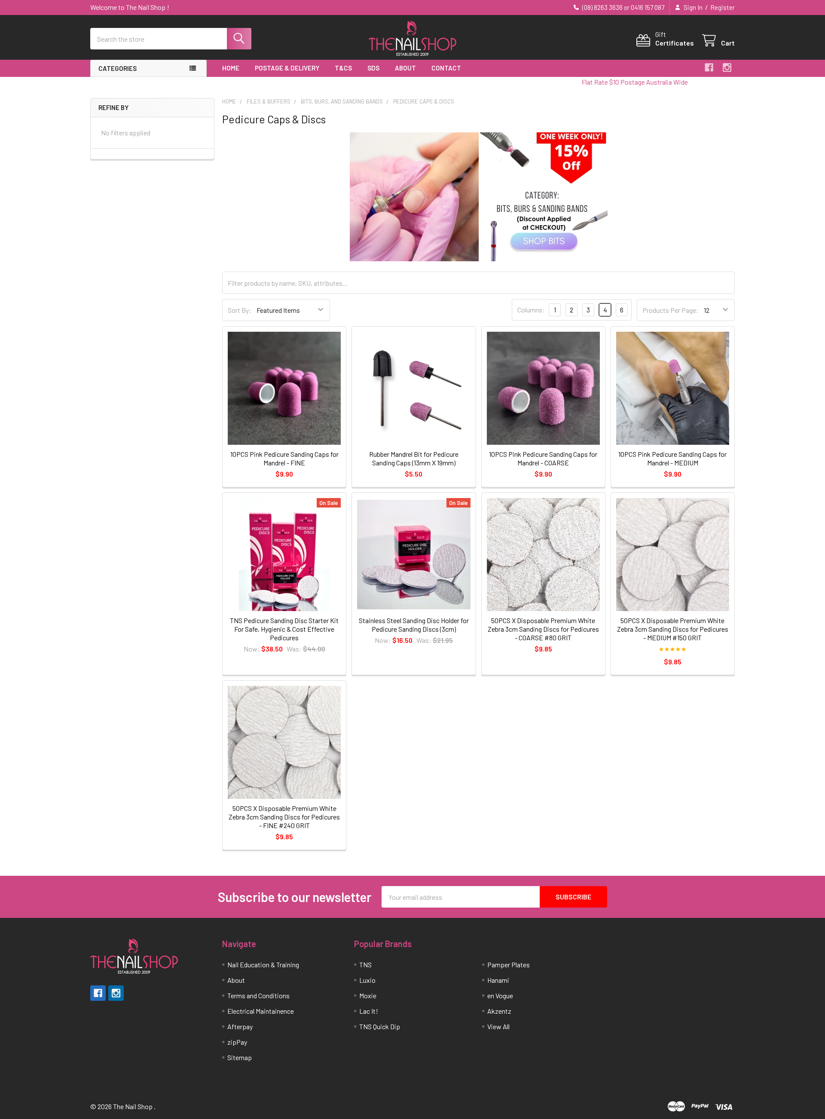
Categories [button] (117, 68)
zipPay (237, 1042)
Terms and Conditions (258, 995)
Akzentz (499, 1011)
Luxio (367, 980)
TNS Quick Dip (379, 1026)
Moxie (367, 995)
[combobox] (170, 38)
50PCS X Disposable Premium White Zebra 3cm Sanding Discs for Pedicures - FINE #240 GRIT (284, 816)
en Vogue (500, 995)
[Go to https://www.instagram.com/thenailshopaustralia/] (727, 67)
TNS (365, 964)
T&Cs (343, 68)
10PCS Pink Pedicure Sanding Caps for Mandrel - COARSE (543, 458)
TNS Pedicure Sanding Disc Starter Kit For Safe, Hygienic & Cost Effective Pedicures (284, 629)
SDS (373, 68)
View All (498, 1026)
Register (722, 7)
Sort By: (239, 310)
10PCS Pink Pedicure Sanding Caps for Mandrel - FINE (284, 458)
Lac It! (368, 1011)
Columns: (531, 310)
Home (230, 68)
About (405, 68)
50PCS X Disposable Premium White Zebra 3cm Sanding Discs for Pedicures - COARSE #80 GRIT (543, 629)
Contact (446, 68)
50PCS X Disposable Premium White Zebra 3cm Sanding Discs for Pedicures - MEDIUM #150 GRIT (672, 629)
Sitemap (239, 1057)
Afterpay (240, 1026)
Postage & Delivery (287, 68)
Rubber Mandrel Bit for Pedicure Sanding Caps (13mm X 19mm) (413, 458)
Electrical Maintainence (260, 1011)
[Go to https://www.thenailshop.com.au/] (412, 39)
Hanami (498, 980)
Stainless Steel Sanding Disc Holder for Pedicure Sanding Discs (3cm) (414, 624)
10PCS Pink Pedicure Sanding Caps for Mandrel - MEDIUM (672, 458)
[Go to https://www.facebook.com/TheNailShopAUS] (709, 67)
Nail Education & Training (263, 964)
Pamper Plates (508, 964)
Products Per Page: (670, 310)
